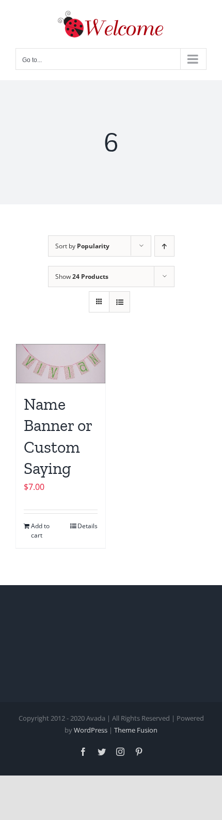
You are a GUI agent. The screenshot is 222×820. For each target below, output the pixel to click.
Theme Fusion (135, 730)
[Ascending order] (164, 246)
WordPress (90, 730)
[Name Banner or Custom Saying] (60, 363)
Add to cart (40, 530)
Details (87, 525)
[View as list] (119, 302)
